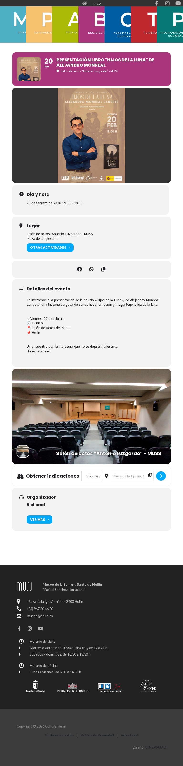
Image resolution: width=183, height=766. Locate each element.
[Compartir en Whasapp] (91, 269)
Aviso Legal (129, 735)
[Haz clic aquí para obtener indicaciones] (161, 476)
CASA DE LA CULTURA (122, 35)
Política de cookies (59, 735)
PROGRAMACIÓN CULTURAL (171, 34)
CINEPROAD (155, 747)
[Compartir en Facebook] (80, 269)
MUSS (22, 32)
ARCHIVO (72, 32)
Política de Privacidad (98, 735)
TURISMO (150, 32)
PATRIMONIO (43, 32)
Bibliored (36, 504)
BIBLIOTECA (96, 32)
